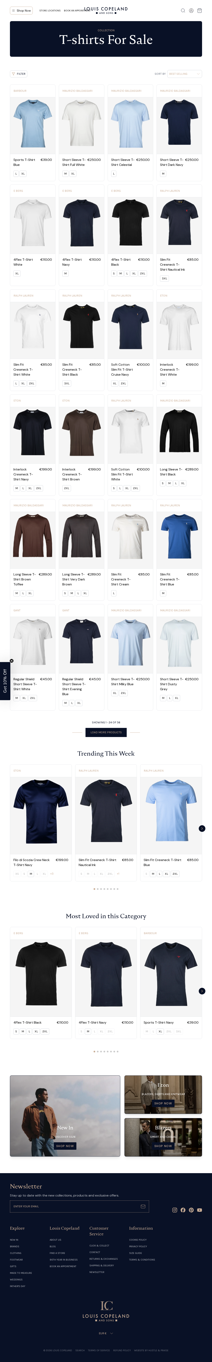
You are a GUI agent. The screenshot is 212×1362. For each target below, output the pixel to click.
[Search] (183, 10)
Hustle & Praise (158, 1350)
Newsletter (96, 1272)
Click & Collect (99, 1245)
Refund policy (122, 1350)
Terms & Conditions (142, 1259)
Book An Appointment (63, 1266)
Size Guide (135, 1253)
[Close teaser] (12, 661)
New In (14, 1239)
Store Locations (50, 10)
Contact (94, 1252)
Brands (14, 1246)
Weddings (16, 1279)
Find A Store (57, 1253)
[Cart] (199, 10)
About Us (55, 1239)
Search (80, 1350)
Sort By (160, 74)
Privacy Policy (138, 1246)
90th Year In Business (64, 1259)
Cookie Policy (138, 1239)
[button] (5, 681)
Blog (53, 1246)
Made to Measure (21, 1273)
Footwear (16, 1259)
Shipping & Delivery (101, 1265)
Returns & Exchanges (103, 1258)
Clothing (15, 1253)
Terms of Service (99, 1350)
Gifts (13, 1266)
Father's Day (17, 1286)
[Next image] (51, 125)
